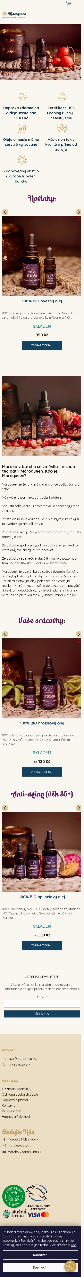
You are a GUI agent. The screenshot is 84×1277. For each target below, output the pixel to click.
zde (73, 1245)
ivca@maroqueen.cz (23, 1059)
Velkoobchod (11, 1111)
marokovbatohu (19, 1146)
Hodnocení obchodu (16, 1117)
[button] (70, 1266)
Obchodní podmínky (16, 1089)
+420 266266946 (19, 1065)
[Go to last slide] (5, 212)
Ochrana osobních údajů (20, 1094)
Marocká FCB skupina (23, 1139)
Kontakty (8, 1105)
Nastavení (40, 1255)
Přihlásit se (42, 1014)
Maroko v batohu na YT (24, 1152)
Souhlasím (40, 1267)
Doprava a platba (15, 1100)
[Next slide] (79, 212)
